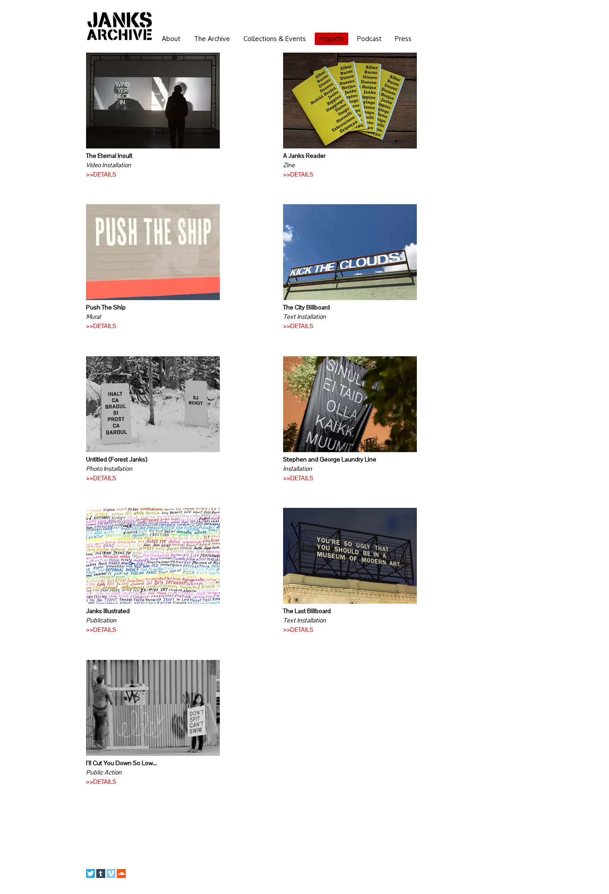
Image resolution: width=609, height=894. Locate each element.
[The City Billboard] (350, 298)
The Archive (212, 38)
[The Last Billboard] (350, 601)
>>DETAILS (101, 174)
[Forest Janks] (153, 450)
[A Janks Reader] (350, 146)
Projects (331, 38)
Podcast (369, 38)
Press (403, 38)
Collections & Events (274, 38)
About (171, 38)
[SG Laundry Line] (350, 450)
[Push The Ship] (153, 298)
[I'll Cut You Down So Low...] (153, 754)
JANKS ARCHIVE (119, 26)
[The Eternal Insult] (153, 146)
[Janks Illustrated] (153, 601)
